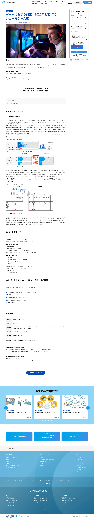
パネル (7, 461)
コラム (41, 463)
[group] (19, 407)
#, (15, 22)
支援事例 (47, 3)
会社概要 (70, 3)
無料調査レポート (17, 8)
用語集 (41, 465)
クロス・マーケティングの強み (12, 457)
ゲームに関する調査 (13, 103)
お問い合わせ (64, 1)
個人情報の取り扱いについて (71, 480)
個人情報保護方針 (59, 480)
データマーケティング (80, 465)
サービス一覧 (78, 469)
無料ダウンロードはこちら (36, 372)
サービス (41, 3)
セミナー (54, 3)
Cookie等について (83, 480)
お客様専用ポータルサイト (11, 463)
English (57, 1)
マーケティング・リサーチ (81, 457)
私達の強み (34, 3)
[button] (6, 408)
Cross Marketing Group (36, 1)
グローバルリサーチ (80, 459)
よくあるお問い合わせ (10, 467)
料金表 (77, 471)
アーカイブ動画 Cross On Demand (47, 459)
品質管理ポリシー (50, 480)
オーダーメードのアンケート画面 (12, 465)
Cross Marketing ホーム (10, 8)
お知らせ (45, 1)
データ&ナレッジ (62, 3)
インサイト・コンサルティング (82, 467)
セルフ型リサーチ (79, 461)
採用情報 (50, 1)
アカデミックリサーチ (80, 463)
